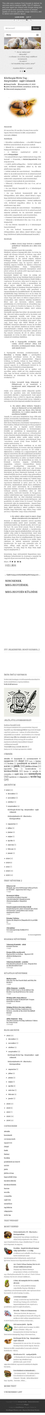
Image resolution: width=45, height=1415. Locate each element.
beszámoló (18, 759)
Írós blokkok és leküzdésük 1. (24, 1370)
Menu (8, 35)
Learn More (19, 17)
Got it (28, 17)
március (11, 845)
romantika (7, 774)
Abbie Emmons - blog (14, 1019)
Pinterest (18, 20)
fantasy (38, 761)
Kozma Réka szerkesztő (15, 952)
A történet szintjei (20, 1297)
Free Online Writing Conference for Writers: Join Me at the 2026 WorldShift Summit (20, 1011)
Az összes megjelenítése (34, 934)
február (11, 849)
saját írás (19, 774)
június (10, 832)
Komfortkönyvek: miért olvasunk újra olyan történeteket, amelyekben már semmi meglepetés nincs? (22, 910)
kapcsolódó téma (11, 769)
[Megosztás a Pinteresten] (15, 565)
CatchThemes (19, 1407)
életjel (21, 761)
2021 (8, 867)
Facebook (14, 20)
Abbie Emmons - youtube (15, 988)
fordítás (10, 763)
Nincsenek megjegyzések (16, 89)
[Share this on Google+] (15, 562)
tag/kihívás (12, 777)
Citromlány (10, 928)
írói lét (7, 766)
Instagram (22, 20)
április (10, 840)
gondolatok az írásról (27, 763)
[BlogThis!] (8, 565)
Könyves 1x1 (10, 886)
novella (35, 771)
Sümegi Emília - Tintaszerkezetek (28, 1402)
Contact (27, 20)
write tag (35, 87)
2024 (8, 858)
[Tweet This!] (12, 562)
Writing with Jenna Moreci (16, 998)
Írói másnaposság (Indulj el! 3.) (17, 930)
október (11, 802)
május (10, 836)
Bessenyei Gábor (12, 895)
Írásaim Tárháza (12, 918)
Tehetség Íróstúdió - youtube (17, 962)
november (12, 798)
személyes (27, 87)
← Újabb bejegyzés (12, 575)
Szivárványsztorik (30, 159)
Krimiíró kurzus (12, 946)
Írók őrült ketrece (11, 684)
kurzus (26, 771)
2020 (8, 871)
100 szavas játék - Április (23, 1324)
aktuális (7, 759)
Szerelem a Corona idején (15, 355)
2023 (8, 862)
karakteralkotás (31, 769)
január (10, 853)
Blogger (26, 1404)
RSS (31, 20)
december (11, 794)
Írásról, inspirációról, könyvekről (18, 907)
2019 (8, 875)
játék (8, 87)
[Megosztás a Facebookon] (13, 565)
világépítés (23, 777)
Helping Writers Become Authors (18, 1007)
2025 (8, 790)
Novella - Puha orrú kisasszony (25, 1310)
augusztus (11, 824)
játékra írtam (31, 766)
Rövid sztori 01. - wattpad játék (25, 1354)
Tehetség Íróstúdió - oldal (16, 944)
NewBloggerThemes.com (13, 1410)
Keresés (36, 28)
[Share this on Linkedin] (20, 562)
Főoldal (21, 575)
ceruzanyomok (32, 759)
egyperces (8, 761)
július (10, 828)
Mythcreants (11, 978)
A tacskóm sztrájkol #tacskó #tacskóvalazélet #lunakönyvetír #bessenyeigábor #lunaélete (18, 899)
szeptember (12, 806)
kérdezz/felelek (16, 87)
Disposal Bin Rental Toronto (30, 1410)
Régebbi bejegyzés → (32, 575)
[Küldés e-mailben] (6, 565)
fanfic (31, 761)
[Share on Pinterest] (18, 562)
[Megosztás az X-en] (10, 565)
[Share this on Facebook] (10, 562)
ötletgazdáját (13, 154)
